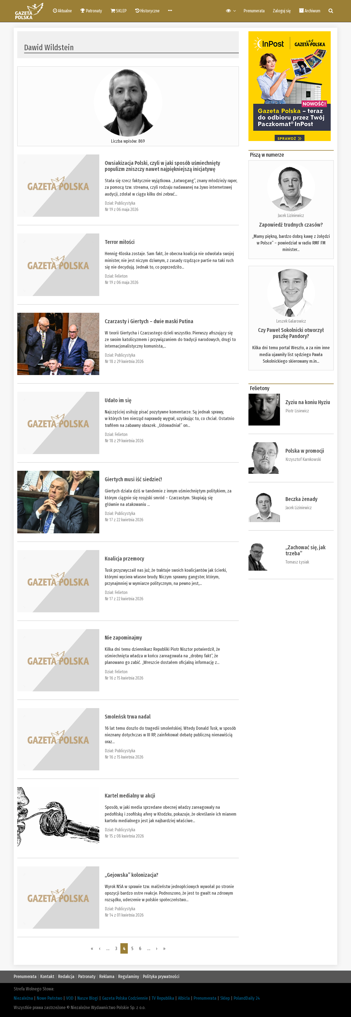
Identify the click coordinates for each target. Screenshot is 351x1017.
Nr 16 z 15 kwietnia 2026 (124, 678)
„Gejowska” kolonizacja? (131, 875)
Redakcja (66, 976)
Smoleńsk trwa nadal (128, 716)
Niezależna (23, 998)
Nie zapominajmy (123, 637)
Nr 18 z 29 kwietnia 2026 (124, 361)
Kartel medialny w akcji (130, 795)
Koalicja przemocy (124, 558)
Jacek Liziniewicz (291, 215)
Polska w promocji (304, 450)
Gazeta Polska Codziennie (125, 998)
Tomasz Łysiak (297, 562)
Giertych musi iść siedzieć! (134, 479)
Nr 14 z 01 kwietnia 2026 (124, 915)
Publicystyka (125, 203)
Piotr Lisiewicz (297, 410)
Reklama (106, 976)
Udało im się (118, 400)
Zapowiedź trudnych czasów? (291, 224)
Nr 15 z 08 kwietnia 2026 (124, 836)
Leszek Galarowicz (291, 321)
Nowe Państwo (49, 998)
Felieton (121, 276)
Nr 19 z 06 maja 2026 (121, 209)
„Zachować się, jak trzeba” (305, 550)
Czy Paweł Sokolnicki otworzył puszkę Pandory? (291, 333)
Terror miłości (120, 242)
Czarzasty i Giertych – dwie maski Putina (149, 321)
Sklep (225, 998)
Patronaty (86, 976)
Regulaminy (128, 976)
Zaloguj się (282, 10)
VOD (69, 998)
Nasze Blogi (87, 998)
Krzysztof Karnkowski (303, 459)
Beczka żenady (301, 499)
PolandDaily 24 (247, 998)
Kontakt (47, 976)
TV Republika (163, 998)
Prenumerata (254, 10)
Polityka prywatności (161, 976)
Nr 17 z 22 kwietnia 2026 (124, 519)
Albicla (184, 998)
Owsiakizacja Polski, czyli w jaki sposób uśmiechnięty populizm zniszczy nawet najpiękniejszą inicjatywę (162, 166)
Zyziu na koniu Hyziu (307, 402)
